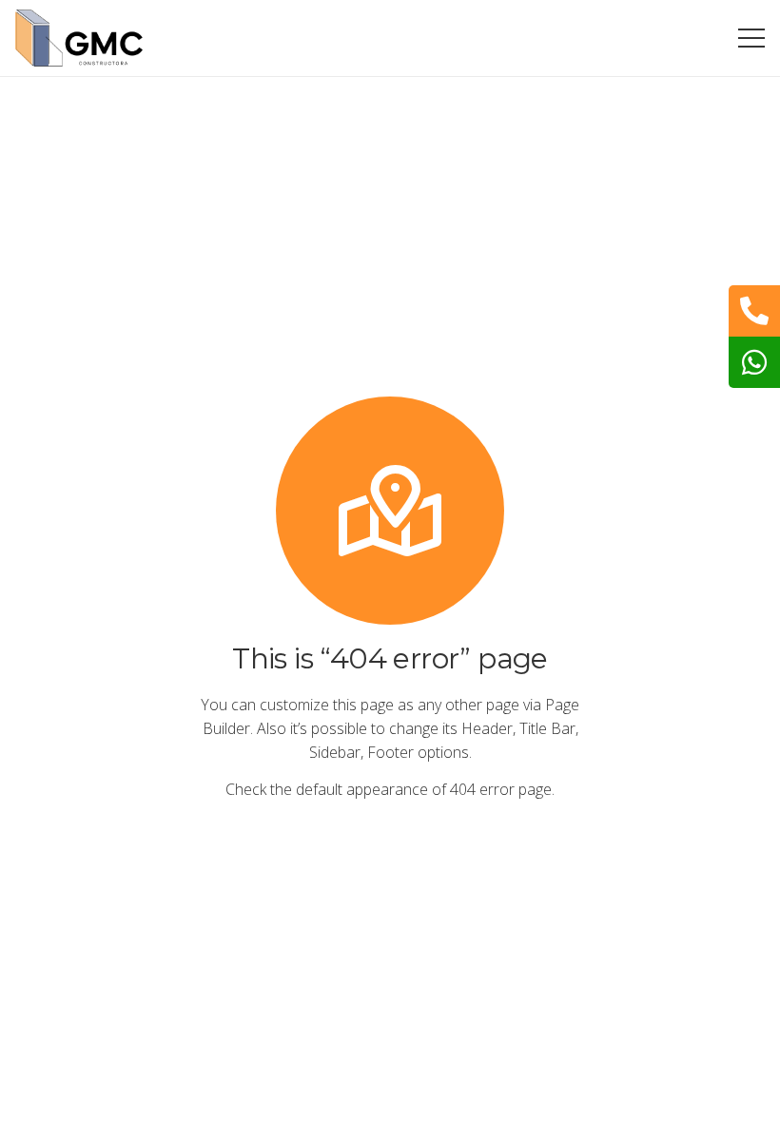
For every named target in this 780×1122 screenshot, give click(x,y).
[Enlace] (79, 38)
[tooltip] (754, 311)
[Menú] (751, 38)
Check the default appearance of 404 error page (388, 789)
